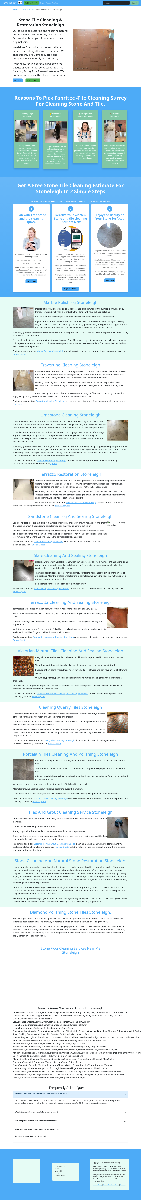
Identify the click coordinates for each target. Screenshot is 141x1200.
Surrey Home (28, 9)
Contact (55, 3)
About (48, 3)
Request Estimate (70, 289)
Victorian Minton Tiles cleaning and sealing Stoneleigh (62, 693)
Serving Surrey (9, 2)
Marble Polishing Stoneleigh (50, 351)
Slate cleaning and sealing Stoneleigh (51, 588)
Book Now (110, 280)
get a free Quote (62, 505)
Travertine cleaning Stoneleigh (50, 401)
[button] (31, 3)
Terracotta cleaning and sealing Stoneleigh (53, 637)
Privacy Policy (97, 1185)
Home (42, 3)
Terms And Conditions (111, 1185)
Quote (53, 463)
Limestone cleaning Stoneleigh (51, 460)
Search (134, 3)
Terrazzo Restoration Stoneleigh (81, 502)
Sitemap (123, 1185)
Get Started (31, 281)
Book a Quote (19, 354)
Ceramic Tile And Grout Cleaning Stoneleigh (54, 843)
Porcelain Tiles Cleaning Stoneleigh (51, 798)
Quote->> (17, 404)
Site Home (17, 9)
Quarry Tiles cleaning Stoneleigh (59, 740)
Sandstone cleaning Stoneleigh (48, 541)
